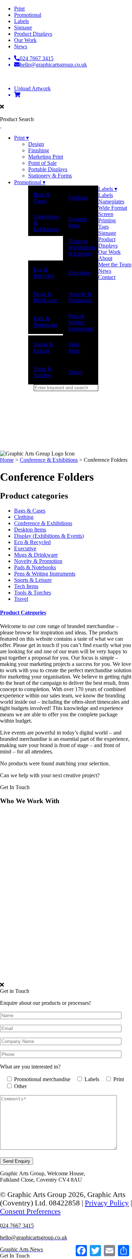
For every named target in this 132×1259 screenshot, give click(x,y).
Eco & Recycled (43, 272)
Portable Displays (47, 169)
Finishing (38, 150)
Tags (103, 227)
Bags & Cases (41, 198)
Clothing (78, 198)
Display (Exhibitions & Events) (49, 536)
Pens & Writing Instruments (81, 322)
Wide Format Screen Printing (112, 214)
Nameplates (111, 201)
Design (36, 144)
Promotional (27, 15)
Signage (23, 27)
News (20, 46)
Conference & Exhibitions (46, 223)
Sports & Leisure (43, 347)
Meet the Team (114, 264)
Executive (79, 273)
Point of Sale (42, 163)
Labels (21, 21)
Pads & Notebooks (45, 321)
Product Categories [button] (23, 612)
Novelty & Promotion (80, 297)
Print (19, 9)
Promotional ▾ (29, 182)
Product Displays (33, 34)
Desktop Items (77, 222)
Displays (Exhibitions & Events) (81, 247)
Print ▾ (21, 138)
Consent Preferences (30, 1211)
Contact (106, 277)
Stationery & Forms (50, 176)
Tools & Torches (42, 372)
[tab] (66, 613)
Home (7, 460)
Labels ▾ (107, 189)
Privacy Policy (107, 1203)
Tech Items (74, 347)
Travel (75, 372)
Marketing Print (45, 157)
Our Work (25, 40)
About (105, 258)
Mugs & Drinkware (45, 297)
